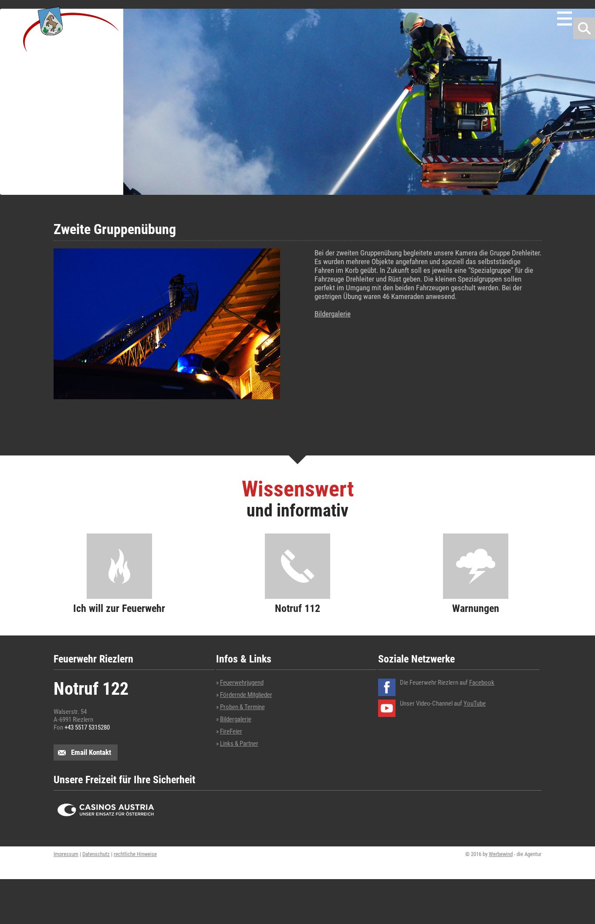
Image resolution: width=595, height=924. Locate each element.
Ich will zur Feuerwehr (119, 608)
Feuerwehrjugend (242, 682)
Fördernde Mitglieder (246, 695)
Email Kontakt (91, 752)
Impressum (66, 854)
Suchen (584, 28)
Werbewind (501, 854)
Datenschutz (96, 854)
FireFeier (231, 731)
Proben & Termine (242, 707)
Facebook (481, 682)
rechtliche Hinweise (135, 854)
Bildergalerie (332, 313)
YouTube (474, 703)
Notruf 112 (297, 608)
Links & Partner (239, 743)
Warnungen (475, 608)
